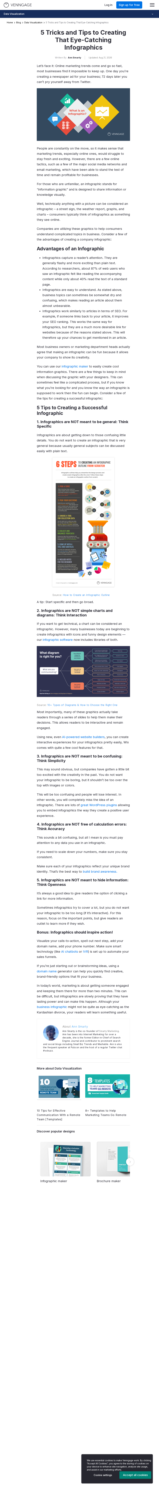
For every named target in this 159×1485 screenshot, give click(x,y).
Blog (18, 22)
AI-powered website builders (83, 737)
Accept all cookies (135, 1475)
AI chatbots (69, 951)
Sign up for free (129, 5)
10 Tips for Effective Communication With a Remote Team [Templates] (58, 1115)
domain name (47, 971)
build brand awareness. (100, 871)
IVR (85, 951)
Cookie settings (103, 1475)
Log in (108, 5)
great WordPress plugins (99, 805)
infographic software (58, 640)
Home (10, 22)
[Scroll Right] (130, 1162)
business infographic (52, 1007)
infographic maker (75, 366)
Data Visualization (33, 22)
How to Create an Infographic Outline (86, 595)
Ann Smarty (74, 57)
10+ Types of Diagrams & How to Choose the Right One (82, 705)
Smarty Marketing (109, 1031)
